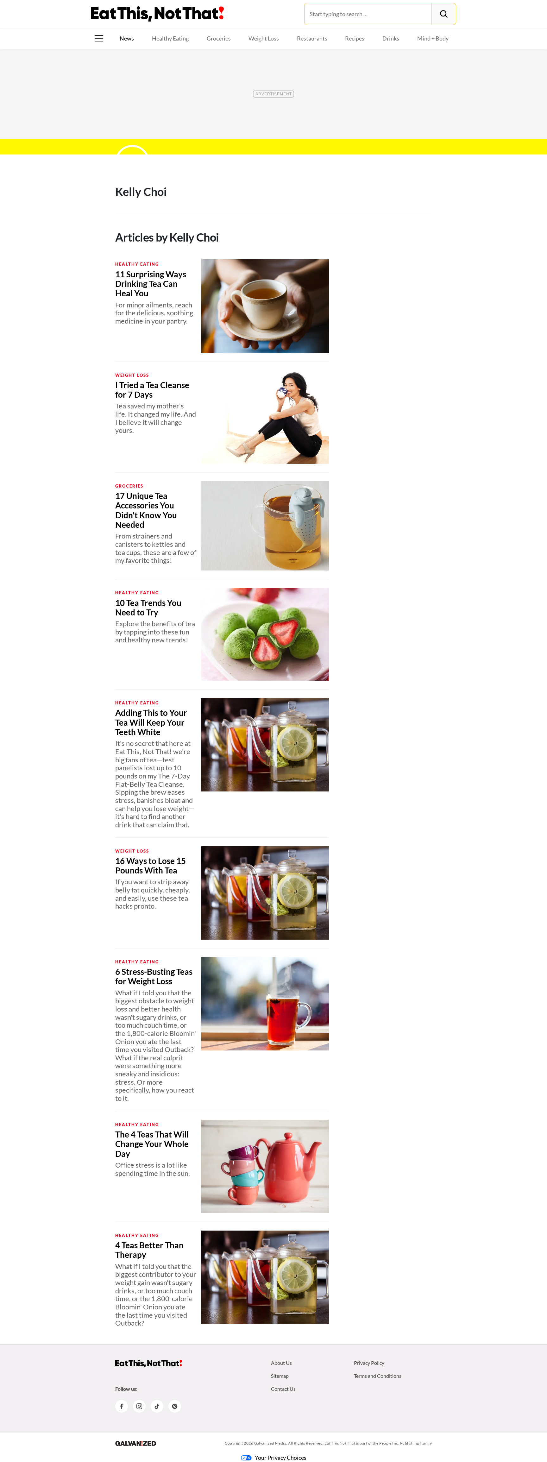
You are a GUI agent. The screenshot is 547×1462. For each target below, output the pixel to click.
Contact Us (283, 1389)
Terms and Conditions (377, 1376)
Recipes (354, 38)
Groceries (219, 38)
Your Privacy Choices (280, 1457)
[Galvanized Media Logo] (135, 1443)
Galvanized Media (270, 1443)
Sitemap (280, 1376)
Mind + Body (433, 38)
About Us (281, 1363)
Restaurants (312, 38)
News (127, 38)
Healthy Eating (170, 38)
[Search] (443, 14)
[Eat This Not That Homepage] (157, 14)
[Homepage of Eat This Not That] (149, 1363)
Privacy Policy (369, 1363)
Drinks (390, 38)
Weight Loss (263, 38)
